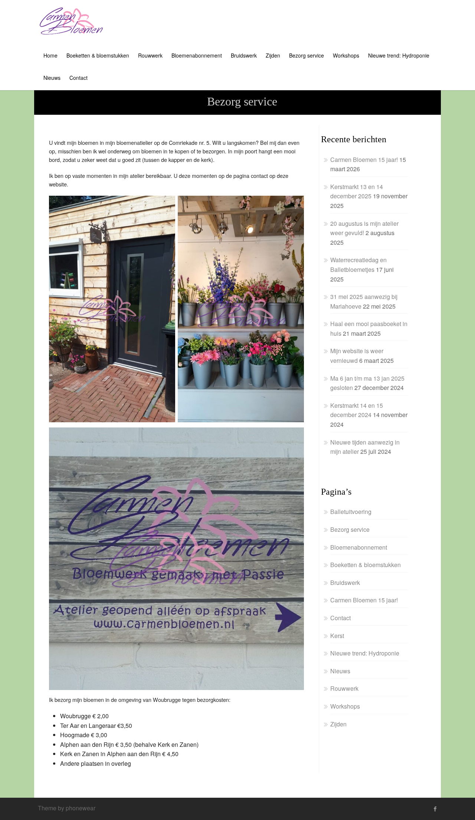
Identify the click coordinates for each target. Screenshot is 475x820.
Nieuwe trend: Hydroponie (398, 55)
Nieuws (51, 77)
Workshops (346, 55)
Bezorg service (306, 55)
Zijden (273, 55)
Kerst (337, 635)
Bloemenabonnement (196, 55)
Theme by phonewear (66, 808)
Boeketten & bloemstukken (97, 55)
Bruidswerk (244, 55)
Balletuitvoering (350, 511)
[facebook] (435, 808)
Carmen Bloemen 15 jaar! (364, 159)
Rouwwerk (150, 55)
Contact (78, 77)
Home (50, 55)
